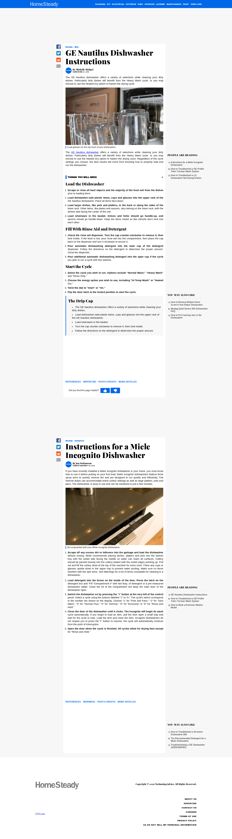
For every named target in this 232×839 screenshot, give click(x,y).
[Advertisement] (114, 358)
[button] (58, 48)
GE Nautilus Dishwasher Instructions (189, 595)
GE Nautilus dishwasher (85, 152)
